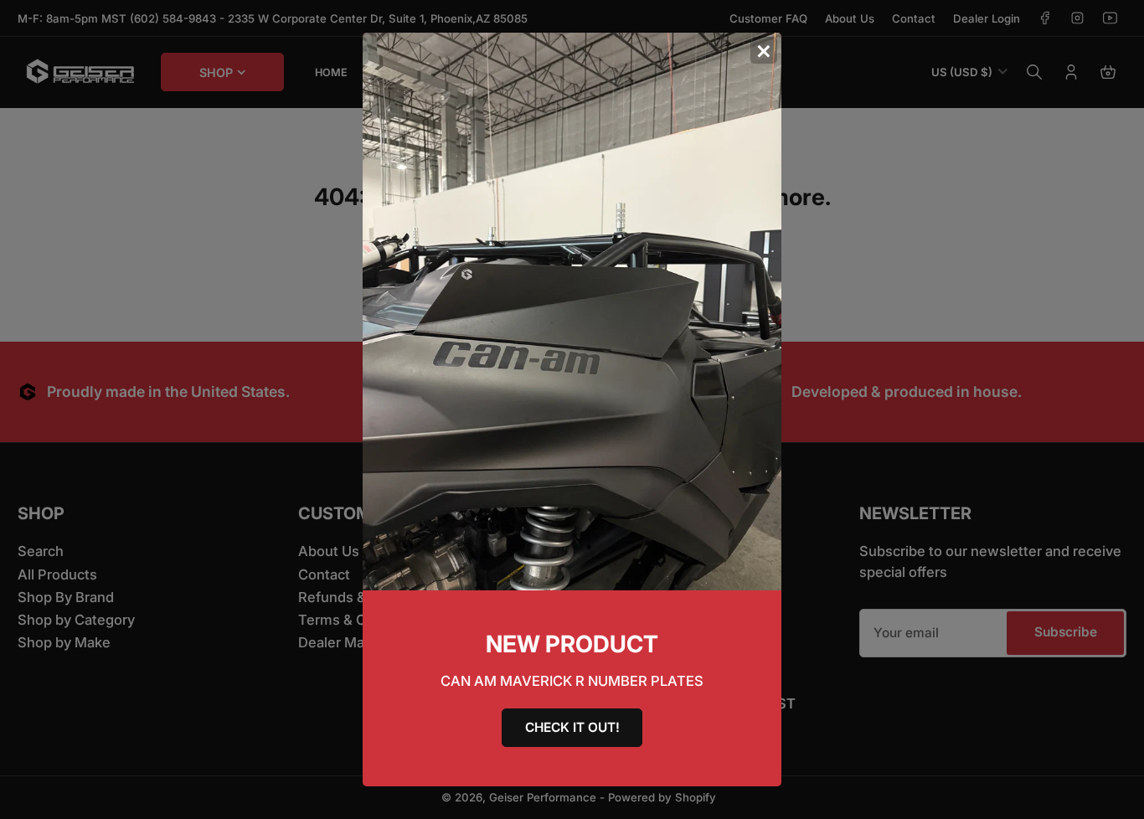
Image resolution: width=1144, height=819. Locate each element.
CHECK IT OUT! (572, 727)
